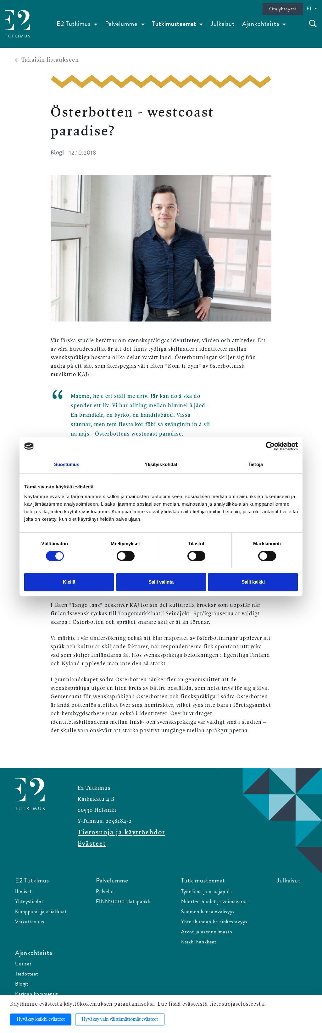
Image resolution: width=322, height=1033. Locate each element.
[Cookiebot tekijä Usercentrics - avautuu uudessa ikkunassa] (270, 446)
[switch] (126, 556)
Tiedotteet (26, 973)
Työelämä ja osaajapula (206, 891)
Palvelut (105, 891)
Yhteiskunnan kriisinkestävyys (214, 921)
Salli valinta (161, 582)
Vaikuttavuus (29, 921)
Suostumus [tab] (67, 464)
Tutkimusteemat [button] (175, 23)
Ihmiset (23, 891)
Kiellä (69, 582)
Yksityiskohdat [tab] (161, 464)
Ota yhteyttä (283, 8)
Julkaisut (223, 23)
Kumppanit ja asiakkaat (41, 911)
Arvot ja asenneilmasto (206, 931)
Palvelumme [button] (122, 23)
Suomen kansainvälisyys (208, 911)
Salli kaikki (253, 582)
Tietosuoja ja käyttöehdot (121, 832)
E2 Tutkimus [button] (74, 23)
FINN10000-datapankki (124, 901)
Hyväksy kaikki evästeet (41, 1019)
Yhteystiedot (29, 901)
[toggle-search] (313, 24)
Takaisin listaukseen (50, 60)
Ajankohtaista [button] (261, 23)
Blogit (21, 983)
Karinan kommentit (36, 993)
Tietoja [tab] (255, 464)
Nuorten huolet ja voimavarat (214, 901)
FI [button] (310, 8)
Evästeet (92, 843)
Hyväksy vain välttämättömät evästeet (120, 1019)
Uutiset (23, 963)
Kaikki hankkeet (198, 941)
